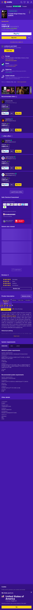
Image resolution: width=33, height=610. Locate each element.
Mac (3, 417)
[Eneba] (8, 2)
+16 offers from (16, 42)
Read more (16, 336)
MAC (12, 346)
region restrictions (9, 59)
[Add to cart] (29, 37)
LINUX (18, 346)
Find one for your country (11, 60)
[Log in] (31, 2)
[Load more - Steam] (3, 64)
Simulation (28, 300)
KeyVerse (7, 140)
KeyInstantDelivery (10, 173)
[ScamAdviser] (9, 214)
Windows (4, 416)
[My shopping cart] (28, 2)
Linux (3, 418)
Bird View (20, 300)
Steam (16, 65)
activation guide (12, 66)
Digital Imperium (9, 157)
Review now (16, 288)
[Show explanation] (15, 120)
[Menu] (2, 2)
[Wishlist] (24, 2)
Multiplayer (13, 300)
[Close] (31, 592)
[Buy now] (16, 33)
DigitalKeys (8, 119)
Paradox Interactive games (9, 316)
